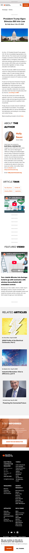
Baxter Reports (19, 498)
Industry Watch (8, 191)
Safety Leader (7, 492)
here (22, 116)
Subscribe (26, 5)
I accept (9, 548)
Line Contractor (7, 493)
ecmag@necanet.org (9, 479)
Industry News (19, 469)
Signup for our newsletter (14, 441)
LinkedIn (10, 168)
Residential (18, 474)
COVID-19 (17, 187)
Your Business (8, 187)
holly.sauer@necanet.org (11, 169)
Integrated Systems (20, 468)
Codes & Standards (20, 465)
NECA (17, 511)
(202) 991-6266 (8, 476)
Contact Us (6, 519)
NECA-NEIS (18, 517)
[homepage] (7, 5)
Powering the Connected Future (14, 403)
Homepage (4, 9)
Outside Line (19, 473)
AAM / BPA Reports (20, 503)
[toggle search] (21, 5)
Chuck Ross (7, 337)
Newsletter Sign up (8, 521)
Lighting (18, 471)
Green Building (19, 466)
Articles (11, 9)
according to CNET (14, 92)
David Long (7, 400)
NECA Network (19, 522)
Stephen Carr (7, 369)
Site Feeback (6, 536)
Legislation (18, 191)
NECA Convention (20, 513)
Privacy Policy (14, 536)
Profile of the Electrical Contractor (19, 495)
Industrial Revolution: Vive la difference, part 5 (12, 373)
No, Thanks (20, 548)
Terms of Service (22, 536)
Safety (17, 476)
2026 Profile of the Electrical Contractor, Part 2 (12, 341)
